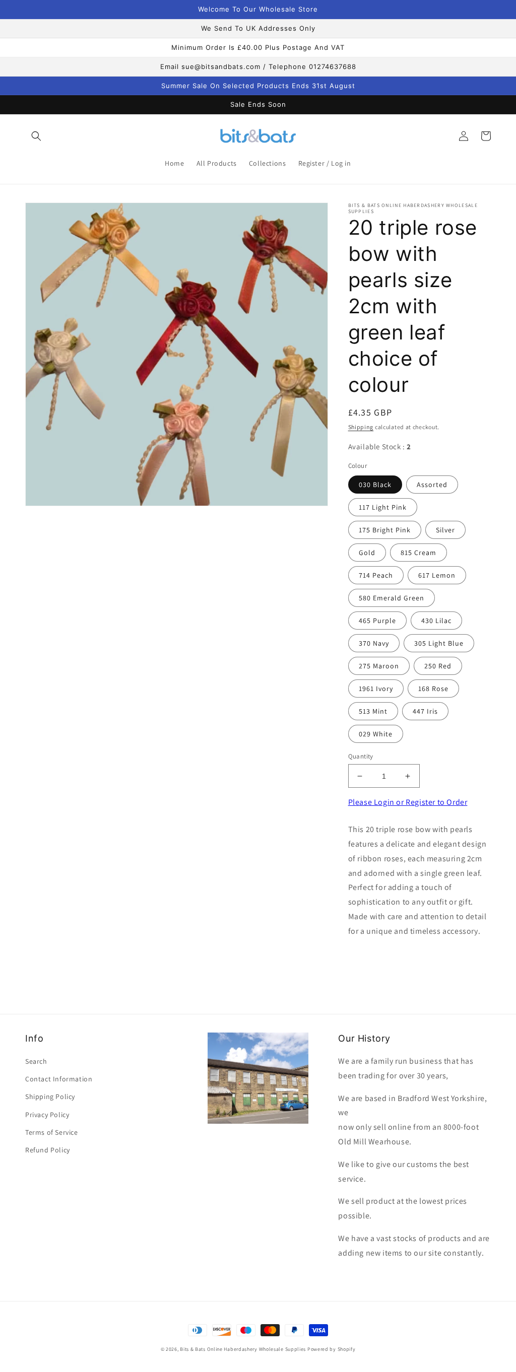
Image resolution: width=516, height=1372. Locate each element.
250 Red (438, 665)
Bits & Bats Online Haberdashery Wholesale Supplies (243, 1349)
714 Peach (376, 575)
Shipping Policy (50, 1096)
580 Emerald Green (391, 597)
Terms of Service (51, 1132)
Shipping (361, 427)
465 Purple (377, 620)
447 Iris (425, 711)
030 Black (375, 484)
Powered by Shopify (331, 1349)
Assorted (432, 484)
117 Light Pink (383, 507)
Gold (367, 552)
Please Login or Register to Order (408, 802)
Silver (445, 529)
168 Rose (433, 688)
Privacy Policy (47, 1114)
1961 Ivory (376, 688)
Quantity (360, 756)
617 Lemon (437, 575)
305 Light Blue (439, 643)
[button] (36, 136)
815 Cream (418, 552)
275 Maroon (379, 665)
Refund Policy (47, 1149)
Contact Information (58, 1078)
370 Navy (374, 643)
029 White (376, 733)
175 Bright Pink (385, 529)
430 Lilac (436, 620)
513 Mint (373, 711)
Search (36, 1061)
